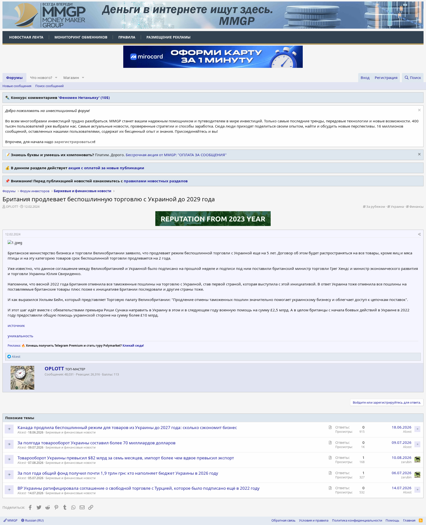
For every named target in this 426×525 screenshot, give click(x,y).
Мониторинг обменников (80, 37)
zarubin (406, 462)
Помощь (392, 520)
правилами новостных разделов (156, 180)
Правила (126, 37)
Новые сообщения (16, 86)
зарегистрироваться (74, 141)
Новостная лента (26, 37)
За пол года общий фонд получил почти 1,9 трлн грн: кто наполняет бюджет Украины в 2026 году (118, 473)
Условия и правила (313, 520)
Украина (397, 206)
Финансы (416, 206)
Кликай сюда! (133, 345)
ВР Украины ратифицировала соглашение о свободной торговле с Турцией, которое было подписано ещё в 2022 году (139, 488)
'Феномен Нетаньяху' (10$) (84, 97)
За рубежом (375, 206)
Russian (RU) (34, 520)
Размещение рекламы (168, 37)
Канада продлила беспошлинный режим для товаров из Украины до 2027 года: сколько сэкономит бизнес (127, 427)
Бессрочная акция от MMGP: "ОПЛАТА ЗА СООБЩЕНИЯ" (176, 154)
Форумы (14, 77)
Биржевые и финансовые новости (71, 432)
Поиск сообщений (49, 86)
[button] (56, 77)
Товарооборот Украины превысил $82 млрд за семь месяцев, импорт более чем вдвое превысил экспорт (126, 458)
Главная (409, 520)
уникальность (20, 335)
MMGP (12, 520)
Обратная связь (283, 520)
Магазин (71, 77)
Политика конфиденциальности (357, 520)
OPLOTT (12, 206)
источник (16, 325)
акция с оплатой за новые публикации (106, 167)
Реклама (14, 345)
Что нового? (41, 77)
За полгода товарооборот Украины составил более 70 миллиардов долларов (97, 443)
